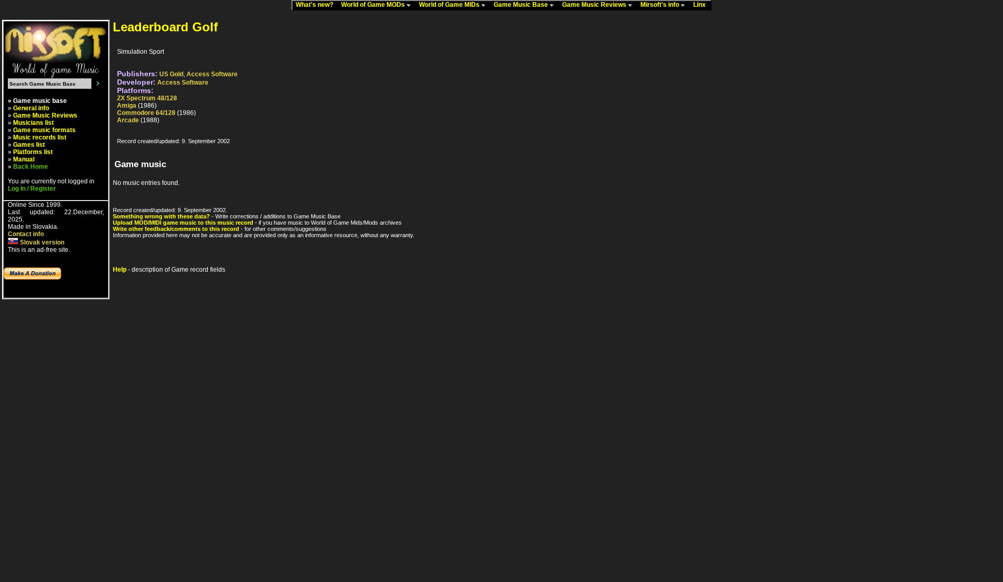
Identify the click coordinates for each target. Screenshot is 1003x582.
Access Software (212, 74)
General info (31, 108)
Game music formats (44, 130)
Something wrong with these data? (161, 216)
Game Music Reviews (595, 4)
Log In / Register (32, 188)
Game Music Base (522, 4)
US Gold (171, 74)
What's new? (317, 4)
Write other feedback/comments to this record (176, 229)
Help (119, 269)
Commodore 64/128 (146, 113)
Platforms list (33, 152)
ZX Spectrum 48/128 (147, 98)
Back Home (30, 166)
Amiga (126, 105)
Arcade (128, 120)
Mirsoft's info (660, 4)
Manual (23, 159)
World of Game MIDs (450, 4)
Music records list (39, 137)
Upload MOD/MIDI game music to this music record (183, 222)
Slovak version (41, 242)
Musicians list (33, 122)
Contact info (26, 234)
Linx (701, 4)
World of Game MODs (373, 4)
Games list (29, 144)
